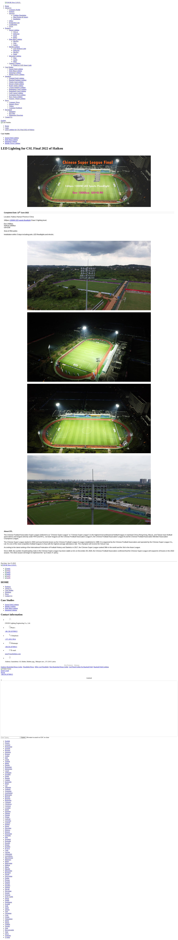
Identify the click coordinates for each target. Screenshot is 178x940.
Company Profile (14, 10)
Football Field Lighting (16, 78)
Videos (11, 106)
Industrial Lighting (15, 56)
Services (12, 13)
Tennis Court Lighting (16, 82)
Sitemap (76, 665)
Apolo (15, 60)
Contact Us (8, 117)
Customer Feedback (15, 108)
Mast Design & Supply (20, 17)
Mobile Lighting (14, 47)
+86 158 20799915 (11, 631)
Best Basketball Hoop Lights (58, 667)
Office (11, 21)
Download (8, 110)
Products (8, 28)
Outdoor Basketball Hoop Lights (11, 667)
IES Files (12, 113)
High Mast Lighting (15, 39)
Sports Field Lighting (16, 69)
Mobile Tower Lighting (16, 74)
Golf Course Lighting (16, 93)
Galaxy (15, 45)
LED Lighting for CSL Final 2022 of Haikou (19, 130)
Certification (13, 24)
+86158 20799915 (11, 647)
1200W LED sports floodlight (20, 220)
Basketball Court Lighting (17, 91)
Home (7, 6)
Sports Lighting (14, 30)
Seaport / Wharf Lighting (17, 98)
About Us (8, 8)
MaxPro (15, 41)
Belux (15, 37)
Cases (7, 128)
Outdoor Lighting (14, 63)
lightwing (16, 34)
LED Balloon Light (19, 48)
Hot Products (68, 665)
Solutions (8, 76)
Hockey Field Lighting (16, 84)
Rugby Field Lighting (16, 86)
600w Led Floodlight (42, 667)
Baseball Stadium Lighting (17, 80)
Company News (14, 102)
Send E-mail (5, 671)
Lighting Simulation (19, 15)
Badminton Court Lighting (17, 89)
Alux (14, 43)
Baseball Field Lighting (101, 667)
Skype (3, 672)
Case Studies (9, 67)
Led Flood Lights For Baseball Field (81, 667)
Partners (11, 11)
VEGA (15, 32)
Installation (16, 19)
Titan (14, 58)
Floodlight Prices (28, 667)
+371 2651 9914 (10, 639)
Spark (15, 36)
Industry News (14, 104)
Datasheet (12, 111)
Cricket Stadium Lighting (17, 87)
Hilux (15, 61)
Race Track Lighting (15, 97)
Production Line (14, 23)
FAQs (11, 26)
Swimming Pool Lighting (17, 95)
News (7, 100)
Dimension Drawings (16, 115)
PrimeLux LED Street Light (22, 65)
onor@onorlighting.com (13, 654)
